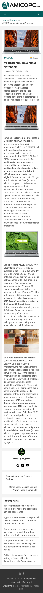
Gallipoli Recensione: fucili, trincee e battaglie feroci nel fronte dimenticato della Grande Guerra (21, 558)
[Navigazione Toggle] (5, 14)
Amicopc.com (29, 578)
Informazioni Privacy (20, 582)
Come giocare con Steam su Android (19, 477)
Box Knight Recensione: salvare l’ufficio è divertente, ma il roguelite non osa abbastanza (20, 508)
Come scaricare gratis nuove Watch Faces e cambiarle (23, 488)
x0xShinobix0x (22, 71)
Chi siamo (7, 586)
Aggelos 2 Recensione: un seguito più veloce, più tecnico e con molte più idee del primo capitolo (21, 520)
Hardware (8, 58)
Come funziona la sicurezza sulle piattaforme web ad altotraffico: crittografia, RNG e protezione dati (20, 532)
